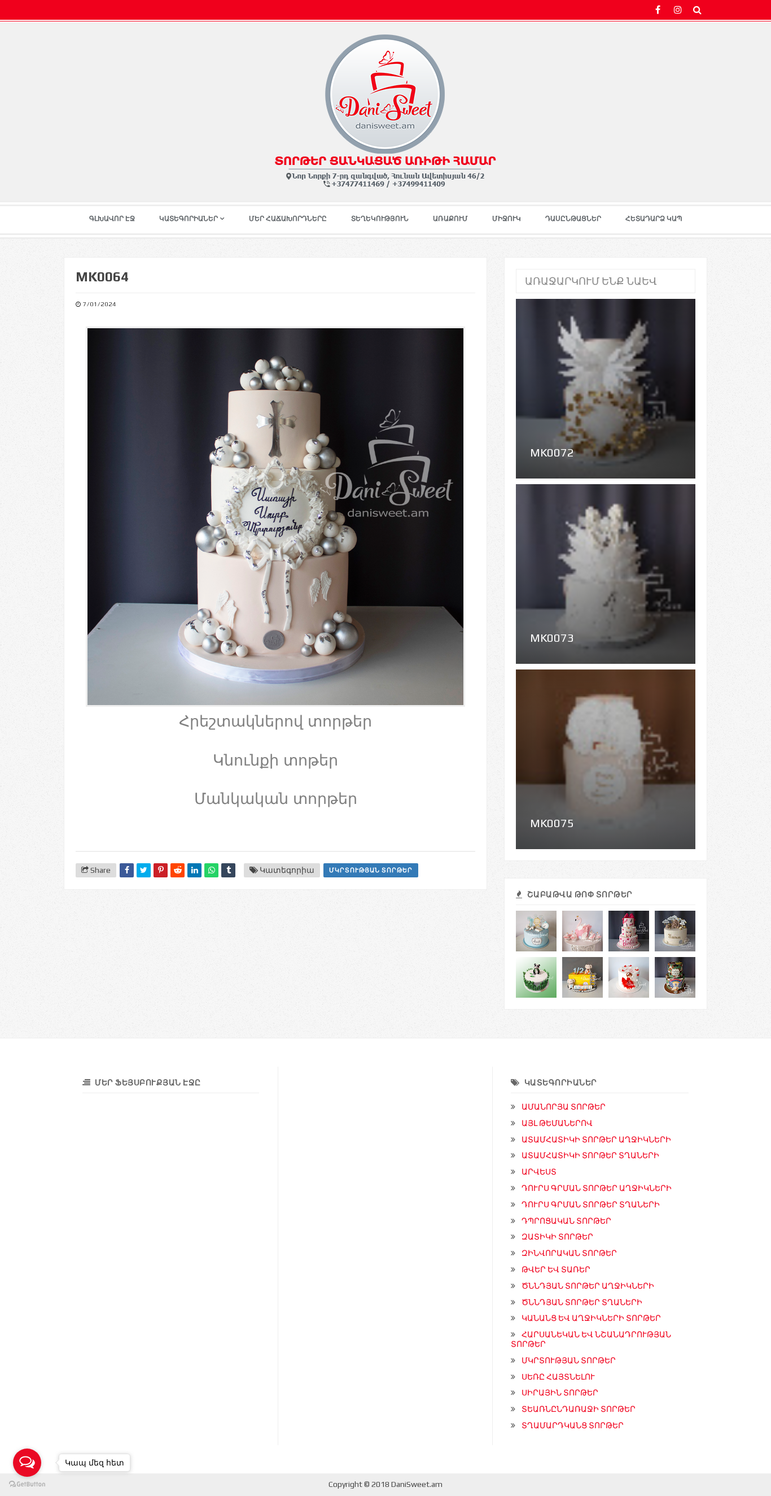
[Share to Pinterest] (161, 870)
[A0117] (628, 977)
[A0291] (628, 931)
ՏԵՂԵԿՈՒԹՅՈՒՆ (380, 219)
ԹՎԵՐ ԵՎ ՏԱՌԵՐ (556, 1269)
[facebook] (658, 10)
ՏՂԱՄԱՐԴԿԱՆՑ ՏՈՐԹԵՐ (573, 1425)
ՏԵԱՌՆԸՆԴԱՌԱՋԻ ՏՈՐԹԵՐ (579, 1409)
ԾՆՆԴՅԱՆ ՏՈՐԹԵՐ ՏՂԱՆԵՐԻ (582, 1302)
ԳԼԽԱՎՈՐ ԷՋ (112, 219)
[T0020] (536, 977)
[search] (697, 10)
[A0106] (582, 931)
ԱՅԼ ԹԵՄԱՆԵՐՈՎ (557, 1123)
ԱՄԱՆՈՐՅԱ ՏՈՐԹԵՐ (564, 1106)
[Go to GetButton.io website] (27, 1484)
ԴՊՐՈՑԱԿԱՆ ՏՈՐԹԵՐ (566, 1220)
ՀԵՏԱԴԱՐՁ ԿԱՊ (653, 219)
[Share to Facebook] (127, 870)
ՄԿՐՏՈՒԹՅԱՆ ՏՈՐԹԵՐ (371, 870)
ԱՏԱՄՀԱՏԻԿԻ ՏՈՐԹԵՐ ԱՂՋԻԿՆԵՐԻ (596, 1139)
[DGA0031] (675, 931)
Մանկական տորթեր (275, 798)
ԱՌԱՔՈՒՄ (450, 219)
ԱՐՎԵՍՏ (539, 1171)
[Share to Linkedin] (194, 870)
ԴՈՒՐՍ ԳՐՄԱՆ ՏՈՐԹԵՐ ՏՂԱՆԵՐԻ (591, 1204)
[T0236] (582, 977)
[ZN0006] (675, 977)
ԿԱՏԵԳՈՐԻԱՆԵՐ (188, 219)
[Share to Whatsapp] (211, 870)
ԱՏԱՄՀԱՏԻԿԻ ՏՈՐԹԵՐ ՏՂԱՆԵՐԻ (590, 1155)
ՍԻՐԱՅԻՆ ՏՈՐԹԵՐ (560, 1392)
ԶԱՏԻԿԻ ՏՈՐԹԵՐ (557, 1236)
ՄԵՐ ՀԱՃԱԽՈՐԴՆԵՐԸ (288, 219)
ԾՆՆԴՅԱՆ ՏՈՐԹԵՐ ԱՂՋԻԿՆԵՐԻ (588, 1285)
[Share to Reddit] (177, 870)
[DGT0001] (536, 931)
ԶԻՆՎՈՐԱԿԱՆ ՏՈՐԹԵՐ (569, 1253)
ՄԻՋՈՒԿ (506, 219)
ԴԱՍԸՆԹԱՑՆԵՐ (573, 219)
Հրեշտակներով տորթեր (275, 721)
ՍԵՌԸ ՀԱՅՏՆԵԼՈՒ (558, 1376)
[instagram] (677, 10)
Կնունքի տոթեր (275, 760)
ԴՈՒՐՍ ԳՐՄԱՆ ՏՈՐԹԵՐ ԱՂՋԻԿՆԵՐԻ (597, 1188)
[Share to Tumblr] (228, 870)
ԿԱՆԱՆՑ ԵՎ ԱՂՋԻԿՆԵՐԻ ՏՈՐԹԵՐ (591, 1318)
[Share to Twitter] (144, 870)
